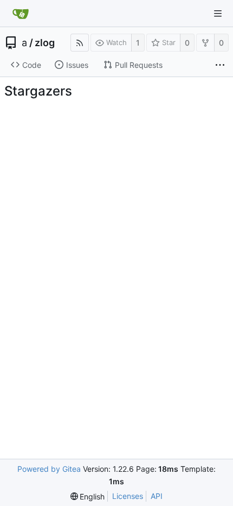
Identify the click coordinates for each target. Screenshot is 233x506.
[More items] (220, 65)
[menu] (87, 496)
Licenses (127, 496)
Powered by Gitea (49, 468)
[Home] (20, 13)
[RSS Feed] (79, 43)
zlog (45, 42)
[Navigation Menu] (218, 13)
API (157, 496)
